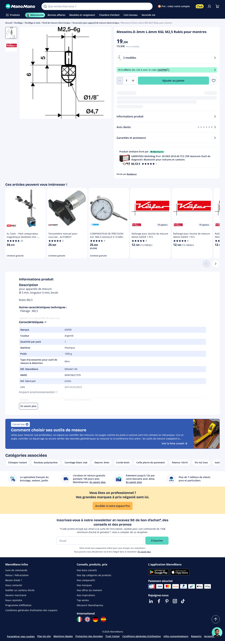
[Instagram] (175, 601)
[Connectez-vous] (209, 6)
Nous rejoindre (13, 600)
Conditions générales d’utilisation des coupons (31, 610)
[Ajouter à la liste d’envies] (213, 81)
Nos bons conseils (87, 570)
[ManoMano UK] (87, 619)
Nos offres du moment (89, 590)
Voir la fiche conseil (173, 443)
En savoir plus (144, 551)
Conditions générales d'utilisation (141, 636)
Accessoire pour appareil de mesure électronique (95, 22)
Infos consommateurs (176, 636)
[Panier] (217, 6)
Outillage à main (32, 22)
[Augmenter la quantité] (133, 81)
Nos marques (84, 585)
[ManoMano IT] (79, 619)
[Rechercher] (45, 6)
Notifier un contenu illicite (19, 590)
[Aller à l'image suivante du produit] (105, 73)
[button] (166, 157)
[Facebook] (159, 601)
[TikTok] (183, 601)
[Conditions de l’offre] (215, 70)
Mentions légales (63, 636)
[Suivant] (216, 264)
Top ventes (83, 600)
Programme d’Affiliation (18, 605)
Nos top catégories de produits (94, 575)
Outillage (18, 22)
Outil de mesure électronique (56, 22)
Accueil (8, 22)
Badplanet (132, 174)
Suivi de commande (16, 570)
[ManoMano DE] (95, 619)
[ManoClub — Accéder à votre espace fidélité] (199, 6)
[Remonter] (216, 619)
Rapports (196, 636)
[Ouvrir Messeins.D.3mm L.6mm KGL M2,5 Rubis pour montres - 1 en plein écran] (65, 73)
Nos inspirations (86, 595)
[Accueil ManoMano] (20, 6)
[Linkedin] (151, 601)
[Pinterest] (167, 601)
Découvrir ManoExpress (90, 605)
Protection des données (89, 636)
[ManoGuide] (217, 632)
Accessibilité (211, 636)
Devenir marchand (15, 595)
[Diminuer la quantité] (120, 81)
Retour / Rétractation (17, 575)
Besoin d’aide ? (13, 580)
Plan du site (44, 636)
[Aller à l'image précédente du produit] (26, 73)
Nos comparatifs (86, 580)
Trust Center (112, 636)
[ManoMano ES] (103, 619)
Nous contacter (13, 585)
